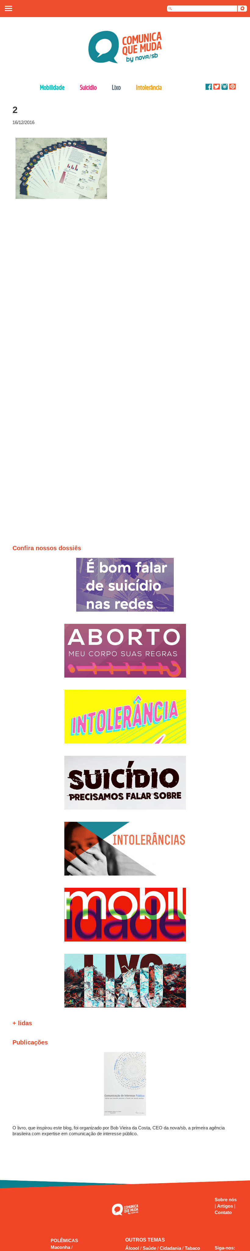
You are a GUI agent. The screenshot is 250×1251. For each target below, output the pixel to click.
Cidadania (170, 1248)
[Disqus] (122, 281)
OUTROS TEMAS (145, 1239)
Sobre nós (226, 1199)
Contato (223, 1212)
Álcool (132, 1248)
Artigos (225, 1206)
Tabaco (192, 1248)
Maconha (61, 1247)
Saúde (149, 1248)
